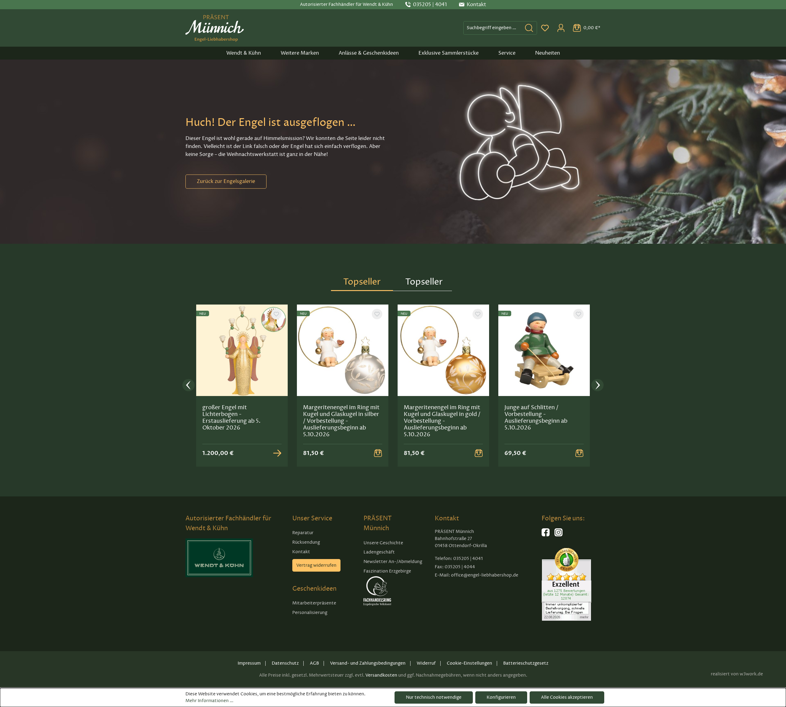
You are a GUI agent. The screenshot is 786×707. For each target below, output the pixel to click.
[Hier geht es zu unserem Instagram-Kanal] (558, 535)
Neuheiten (547, 53)
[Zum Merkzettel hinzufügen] (276, 314)
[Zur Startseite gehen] (214, 28)
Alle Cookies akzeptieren (567, 697)
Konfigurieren (501, 697)
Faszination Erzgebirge (387, 571)
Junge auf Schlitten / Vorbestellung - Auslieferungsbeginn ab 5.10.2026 (535, 417)
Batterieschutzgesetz (525, 663)
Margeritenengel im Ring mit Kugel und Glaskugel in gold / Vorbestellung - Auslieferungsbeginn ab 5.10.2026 (442, 421)
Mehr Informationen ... (209, 700)
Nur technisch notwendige (433, 697)
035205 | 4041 (430, 4)
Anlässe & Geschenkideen (369, 53)
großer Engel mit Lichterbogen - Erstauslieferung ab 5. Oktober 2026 (231, 417)
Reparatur (302, 532)
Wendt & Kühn (243, 53)
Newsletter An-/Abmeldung (393, 561)
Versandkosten (381, 675)
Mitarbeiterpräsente (314, 603)
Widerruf (426, 663)
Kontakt (301, 551)
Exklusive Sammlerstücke (448, 53)
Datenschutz (285, 663)
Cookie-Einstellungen (469, 663)
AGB (314, 663)
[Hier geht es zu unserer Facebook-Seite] (546, 535)
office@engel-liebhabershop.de (484, 575)
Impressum (249, 663)
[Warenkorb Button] (378, 453)
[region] (393, 386)
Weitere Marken (300, 53)
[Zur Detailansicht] (277, 453)
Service (507, 53)
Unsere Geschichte (383, 543)
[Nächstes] (597, 385)
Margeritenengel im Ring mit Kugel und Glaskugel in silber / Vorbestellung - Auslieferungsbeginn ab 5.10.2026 (341, 421)
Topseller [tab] (362, 281)
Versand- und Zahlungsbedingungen (368, 663)
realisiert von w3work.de (737, 674)
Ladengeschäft (379, 552)
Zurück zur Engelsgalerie (226, 181)
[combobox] (492, 27)
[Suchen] (529, 27)
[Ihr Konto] (561, 28)
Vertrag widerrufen (316, 565)
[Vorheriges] (188, 385)
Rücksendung (306, 542)
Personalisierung (309, 612)
